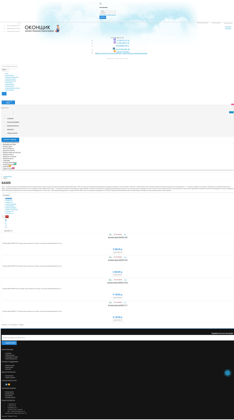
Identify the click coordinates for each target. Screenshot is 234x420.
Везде (6, 73)
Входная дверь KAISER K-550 (117, 237)
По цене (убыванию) (10, 206)
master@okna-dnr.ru (122, 46)
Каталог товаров (10, 139)
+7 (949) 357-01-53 (122, 40)
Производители (9, 375)
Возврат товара (9, 367)
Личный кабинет (9, 392)
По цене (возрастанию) (10, 204)
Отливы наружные (10, 355)
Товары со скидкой (13, 133)
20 (5, 220)
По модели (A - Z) (9, 211)
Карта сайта (8, 369)
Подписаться (10, 343)
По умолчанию (8, 198)
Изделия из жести (9, 86)
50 (5, 223)
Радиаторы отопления (10, 79)
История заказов (9, 393)
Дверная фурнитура (9, 84)
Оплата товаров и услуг (11, 358)
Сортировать (6, 195)
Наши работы (11, 129)
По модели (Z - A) (9, 213)
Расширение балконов (13, 125)
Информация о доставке (11, 357)
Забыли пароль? (111, 15)
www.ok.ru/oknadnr (122, 52)
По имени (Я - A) (9, 202)
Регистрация (102, 15)
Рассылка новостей (10, 397)
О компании (10, 118)
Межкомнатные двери (10, 80)
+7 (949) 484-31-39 (122, 43)
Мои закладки (8, 395)
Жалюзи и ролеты (9, 75)
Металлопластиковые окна (11, 77)
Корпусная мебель (9, 90)
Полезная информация (13, 122)
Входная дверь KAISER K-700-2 (117, 283)
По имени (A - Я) (9, 200)
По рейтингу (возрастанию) (11, 209)
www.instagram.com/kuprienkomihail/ (134, 53)
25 (5, 222)
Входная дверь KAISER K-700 (117, 260)
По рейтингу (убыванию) (10, 207)
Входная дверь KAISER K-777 (117, 305)
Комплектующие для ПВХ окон (12, 88)
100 (6, 227)
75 (5, 225)
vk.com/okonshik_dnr (122, 49)
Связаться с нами (9, 365)
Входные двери (9, 82)
